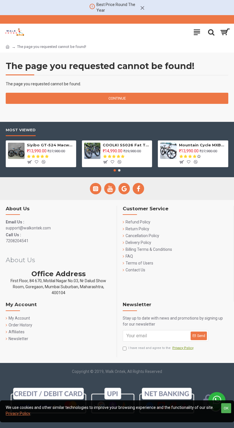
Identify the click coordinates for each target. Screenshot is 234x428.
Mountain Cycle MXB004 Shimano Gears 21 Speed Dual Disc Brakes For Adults (202, 145)
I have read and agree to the (160, 348)
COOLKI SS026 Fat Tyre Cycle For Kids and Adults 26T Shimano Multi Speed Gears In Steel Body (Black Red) (126, 145)
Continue (117, 98)
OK (226, 408)
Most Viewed (21, 130)
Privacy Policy (18, 413)
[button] (115, 170)
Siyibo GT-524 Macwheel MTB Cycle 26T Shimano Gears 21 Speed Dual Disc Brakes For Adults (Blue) (50, 145)
